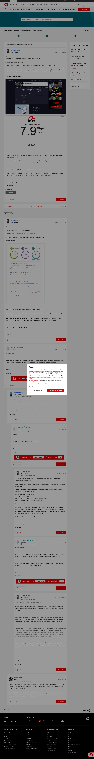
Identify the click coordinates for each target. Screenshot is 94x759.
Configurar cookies (37, 390)
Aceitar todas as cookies (56, 390)
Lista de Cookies (33, 380)
